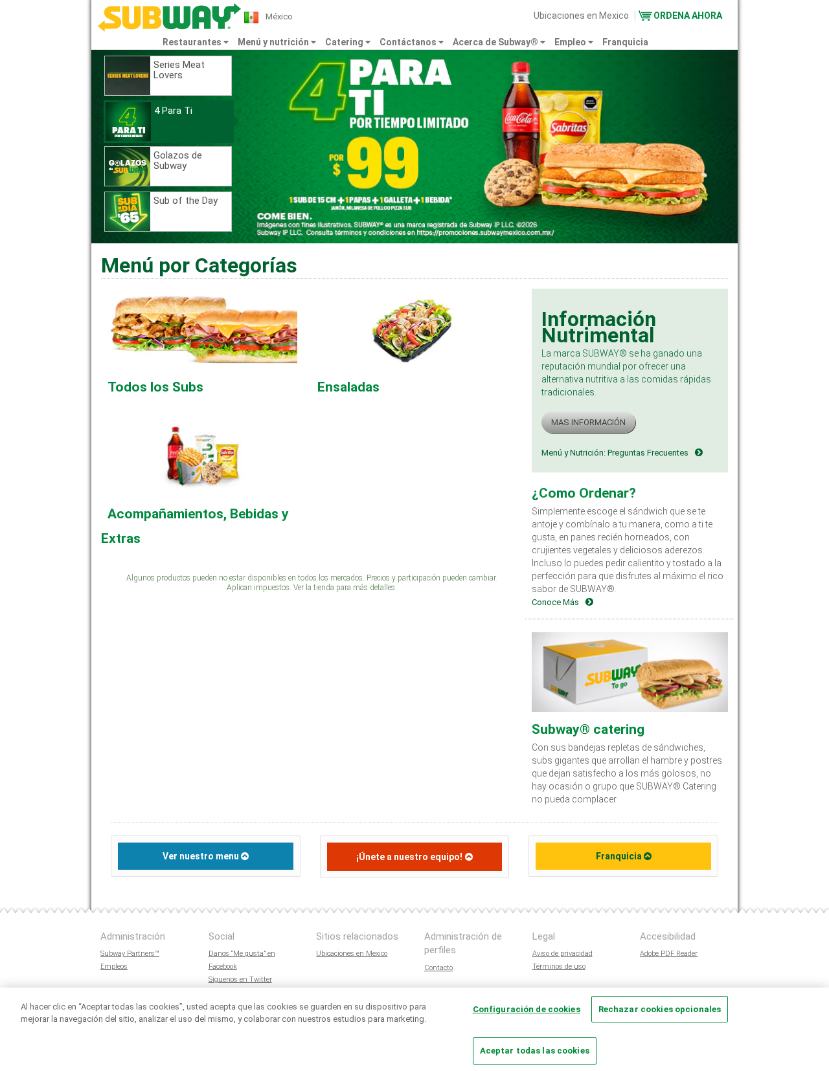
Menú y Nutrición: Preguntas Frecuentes (614, 453)
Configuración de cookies (526, 1009)
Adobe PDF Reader (669, 953)
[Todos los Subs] (202, 329)
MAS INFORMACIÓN (588, 422)
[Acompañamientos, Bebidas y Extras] (202, 456)
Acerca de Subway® (496, 42)
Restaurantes (193, 42)
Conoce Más (555, 602)
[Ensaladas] (412, 329)
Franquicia (625, 42)
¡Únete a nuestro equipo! (409, 857)
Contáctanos (409, 42)
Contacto (438, 968)
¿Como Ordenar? (584, 493)
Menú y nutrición (274, 42)
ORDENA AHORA (687, 15)
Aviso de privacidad (562, 953)
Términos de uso (558, 966)
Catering (345, 42)
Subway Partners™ (129, 953)
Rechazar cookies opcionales (659, 1009)
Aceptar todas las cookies (534, 1050)
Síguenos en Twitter (240, 979)
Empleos (114, 966)
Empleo (571, 42)
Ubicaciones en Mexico (581, 15)
